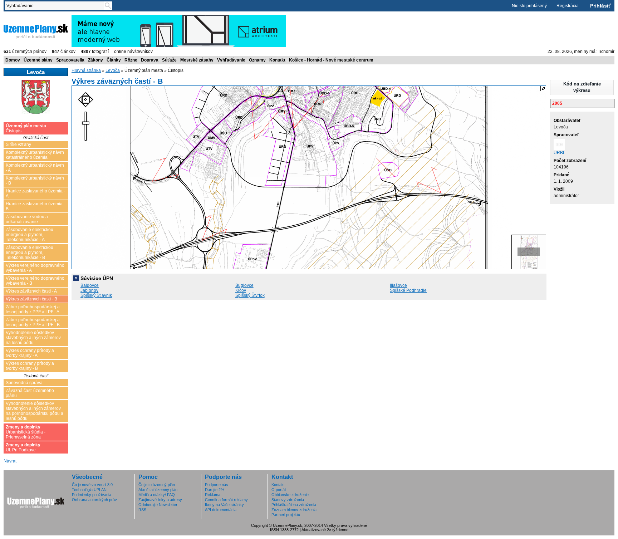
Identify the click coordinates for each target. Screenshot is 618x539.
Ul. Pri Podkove (23, 447)
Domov (12, 60)
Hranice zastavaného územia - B (35, 206)
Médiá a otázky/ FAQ (156, 495)
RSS (142, 510)
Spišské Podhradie (408, 290)
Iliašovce (398, 285)
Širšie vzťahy (18, 144)
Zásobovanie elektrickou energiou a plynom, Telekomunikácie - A (29, 234)
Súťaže (169, 60)
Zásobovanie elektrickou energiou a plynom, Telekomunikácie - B (29, 252)
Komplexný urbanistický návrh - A (35, 168)
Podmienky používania (91, 495)
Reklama (212, 495)
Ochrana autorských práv (94, 500)
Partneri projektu (285, 515)
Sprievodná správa (24, 382)
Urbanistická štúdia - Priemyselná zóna (25, 432)
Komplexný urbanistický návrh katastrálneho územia (35, 155)
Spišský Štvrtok (250, 295)
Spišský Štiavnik (96, 295)
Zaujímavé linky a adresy (160, 500)
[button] (582, 87)
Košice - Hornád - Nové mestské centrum (331, 60)
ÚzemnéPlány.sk (21, 17)
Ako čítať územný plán (157, 489)
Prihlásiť (600, 6)
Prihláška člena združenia (293, 505)
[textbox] (56, 5)
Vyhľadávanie (231, 60)
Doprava (149, 60)
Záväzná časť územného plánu (30, 393)
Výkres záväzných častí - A (31, 291)
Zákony (95, 60)
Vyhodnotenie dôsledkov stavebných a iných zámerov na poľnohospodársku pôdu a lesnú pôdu (34, 411)
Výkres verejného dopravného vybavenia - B (35, 281)
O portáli (278, 489)
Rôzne (130, 60)
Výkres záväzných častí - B (31, 299)
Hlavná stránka (86, 70)
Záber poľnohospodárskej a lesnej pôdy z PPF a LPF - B (33, 322)
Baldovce (89, 285)
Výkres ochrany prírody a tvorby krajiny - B (30, 366)
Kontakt (277, 60)
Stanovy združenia (287, 500)
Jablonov (89, 290)
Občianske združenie (290, 495)
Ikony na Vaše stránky (224, 505)
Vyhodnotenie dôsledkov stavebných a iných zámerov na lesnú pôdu (33, 337)
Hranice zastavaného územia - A (35, 193)
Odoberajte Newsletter (157, 505)
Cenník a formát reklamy (226, 500)
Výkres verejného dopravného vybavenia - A (35, 268)
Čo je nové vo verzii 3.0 (92, 484)
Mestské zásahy (197, 60)
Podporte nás (216, 484)
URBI (559, 152)
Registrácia (567, 5)
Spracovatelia (70, 60)
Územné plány (38, 60)
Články (114, 60)
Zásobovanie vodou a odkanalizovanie (27, 219)
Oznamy (257, 60)
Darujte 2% (214, 489)
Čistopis (26, 128)
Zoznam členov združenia (294, 510)
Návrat (10, 461)
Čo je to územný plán (156, 484)
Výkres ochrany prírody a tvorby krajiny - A (30, 353)
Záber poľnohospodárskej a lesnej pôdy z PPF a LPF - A (33, 309)
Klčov (240, 290)
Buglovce (244, 285)
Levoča (113, 70)
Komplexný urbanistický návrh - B (35, 181)
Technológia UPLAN (89, 489)
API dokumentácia (220, 510)
